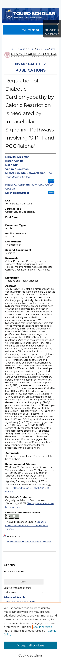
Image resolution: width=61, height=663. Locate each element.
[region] (30, 632)
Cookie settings (42, 626)
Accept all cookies (30, 645)
